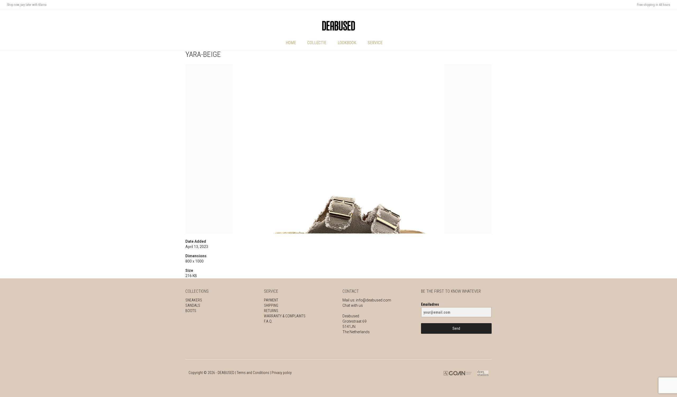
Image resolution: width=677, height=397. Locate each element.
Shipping (271, 305)
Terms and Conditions (253, 373)
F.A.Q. (268, 321)
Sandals (192, 305)
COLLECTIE (316, 42)
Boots (190, 311)
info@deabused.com (373, 300)
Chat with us (352, 305)
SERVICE (375, 42)
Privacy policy (282, 373)
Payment (271, 300)
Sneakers (193, 300)
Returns (271, 311)
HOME (291, 42)
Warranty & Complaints (284, 316)
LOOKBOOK (347, 42)
